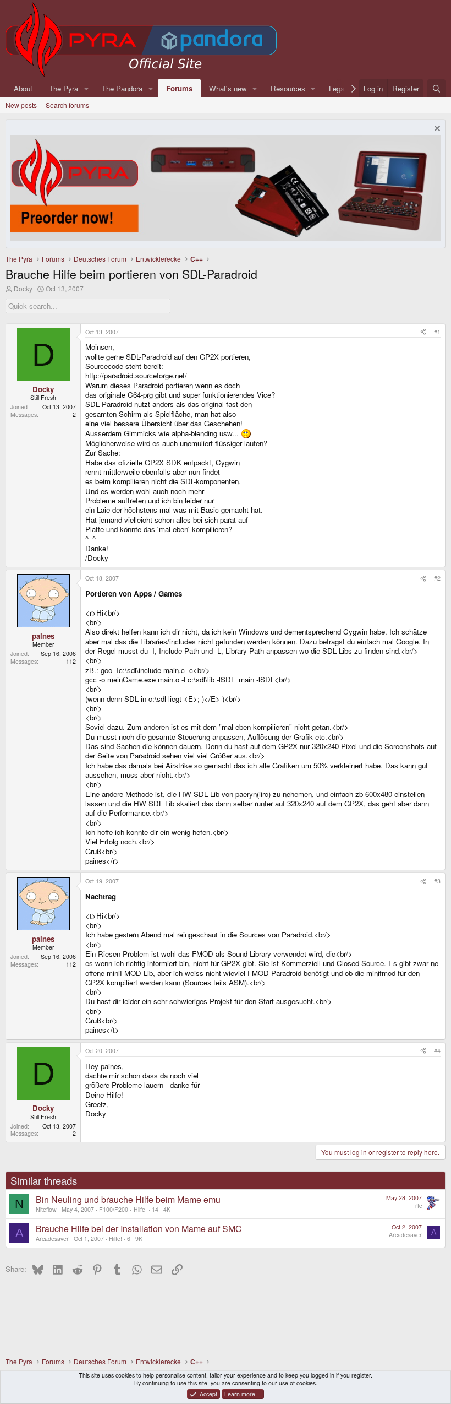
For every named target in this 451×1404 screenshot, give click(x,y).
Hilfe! (115, 1238)
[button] (86, 88)
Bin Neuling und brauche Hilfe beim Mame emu (128, 1199)
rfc (418, 1205)
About (23, 88)
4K (166, 1209)
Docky (23, 288)
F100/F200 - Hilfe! (123, 1209)
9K (138, 1238)
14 (155, 1209)
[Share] (423, 332)
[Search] (436, 88)
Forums (179, 88)
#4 (437, 1051)
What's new (228, 88)
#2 (437, 578)
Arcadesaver (52, 1238)
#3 (437, 881)
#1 (437, 332)
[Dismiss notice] (436, 129)
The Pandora (122, 88)
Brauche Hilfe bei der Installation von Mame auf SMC (139, 1228)
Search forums (67, 105)
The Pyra (63, 88)
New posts (21, 105)
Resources (288, 88)
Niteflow (46, 1209)
